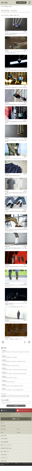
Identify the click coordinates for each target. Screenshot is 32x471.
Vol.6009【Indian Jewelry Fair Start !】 (10, 377)
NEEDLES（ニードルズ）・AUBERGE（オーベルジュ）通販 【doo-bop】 (17, 463)
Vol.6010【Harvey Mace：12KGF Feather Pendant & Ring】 (14, 373)
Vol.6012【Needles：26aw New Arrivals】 (10, 365)
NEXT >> (24, 342)
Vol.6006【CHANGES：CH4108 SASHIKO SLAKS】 (13, 389)
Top (2, 6)
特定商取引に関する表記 (6, 448)
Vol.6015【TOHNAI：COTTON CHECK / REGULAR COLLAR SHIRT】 (15, 352)
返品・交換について (5, 451)
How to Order (3, 435)
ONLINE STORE (22, 2)
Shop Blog (6, 6)
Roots (18, 429)
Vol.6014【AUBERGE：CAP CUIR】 (9, 357)
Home (2, 422)
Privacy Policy (4, 454)
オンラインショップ (23, 410)
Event (2, 432)
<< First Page (3, 342)
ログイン (5, 410)
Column (18, 432)
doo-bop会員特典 (4, 441)
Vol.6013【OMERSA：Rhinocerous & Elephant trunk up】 (14, 361)
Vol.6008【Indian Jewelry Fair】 (8, 381)
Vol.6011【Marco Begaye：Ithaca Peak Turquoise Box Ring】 (14, 369)
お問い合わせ (4, 461)
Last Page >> (29, 342)
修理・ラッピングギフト (6, 445)
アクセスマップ (4, 457)
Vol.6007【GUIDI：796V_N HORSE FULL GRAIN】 (12, 385)
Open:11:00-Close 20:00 (16, 414)
